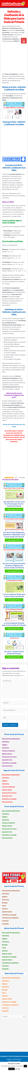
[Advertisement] (14, 58)
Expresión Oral (7, 760)
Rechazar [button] (11, 1068)
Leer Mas (17, 1069)
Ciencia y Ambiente (8, 751)
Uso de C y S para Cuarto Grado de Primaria (14, 653)
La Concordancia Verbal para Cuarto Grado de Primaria (14, 595)
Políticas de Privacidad (14, 1059)
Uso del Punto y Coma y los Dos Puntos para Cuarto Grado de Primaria (14, 504)
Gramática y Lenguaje (9, 763)
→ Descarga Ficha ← (14, 509)
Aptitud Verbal (7, 754)
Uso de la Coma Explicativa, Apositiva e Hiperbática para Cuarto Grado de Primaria (14, 535)
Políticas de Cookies (14, 1061)
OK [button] (25, 1066)
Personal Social (7, 766)
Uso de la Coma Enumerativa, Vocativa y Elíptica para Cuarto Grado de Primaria (14, 566)
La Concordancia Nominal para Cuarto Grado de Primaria (14, 624)
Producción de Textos (9, 757)
